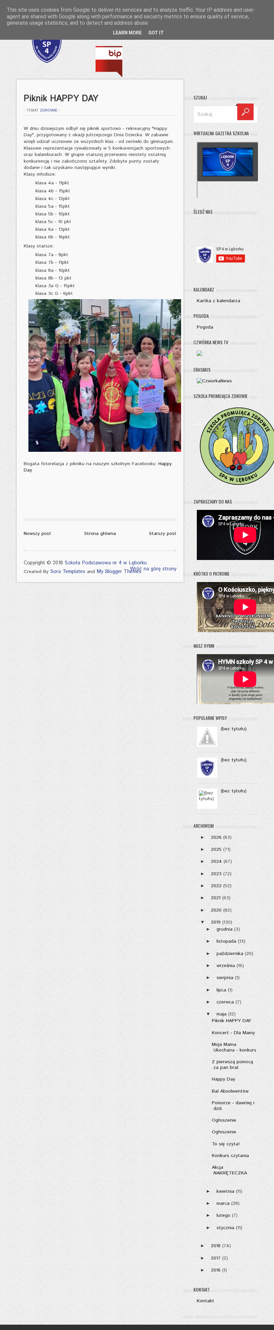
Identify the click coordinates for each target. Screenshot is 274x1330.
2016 (216, 1270)
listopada (226, 941)
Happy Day (223, 1079)
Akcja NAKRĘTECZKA (229, 1170)
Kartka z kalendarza (218, 301)
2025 (216, 849)
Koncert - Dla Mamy (233, 1032)
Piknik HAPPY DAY (231, 1020)
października (230, 953)
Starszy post (162, 533)
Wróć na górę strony (153, 568)
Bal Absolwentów (230, 1091)
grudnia (225, 929)
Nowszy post (37, 533)
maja (222, 1014)
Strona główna (100, 533)
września (226, 965)
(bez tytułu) (234, 729)
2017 (216, 1258)
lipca (221, 990)
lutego (223, 1215)
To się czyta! (226, 1144)
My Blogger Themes (119, 571)
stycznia (225, 1227)
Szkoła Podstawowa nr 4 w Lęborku (105, 562)
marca (223, 1203)
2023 (216, 874)
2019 (216, 922)
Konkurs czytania (230, 1155)
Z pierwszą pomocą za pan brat (232, 1065)
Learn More (127, 32)
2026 (216, 837)
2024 (216, 861)
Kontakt (205, 1301)
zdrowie (48, 110)
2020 (216, 910)
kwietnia (225, 1191)
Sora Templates (67, 571)
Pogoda (205, 327)
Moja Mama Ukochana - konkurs (234, 1047)
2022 (216, 886)
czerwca (225, 1002)
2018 (216, 1246)
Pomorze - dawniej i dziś (233, 1106)
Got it (156, 32)
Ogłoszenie (224, 1120)
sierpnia (225, 977)
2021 (216, 898)
